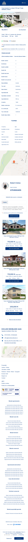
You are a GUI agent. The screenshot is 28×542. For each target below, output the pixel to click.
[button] (2, 19)
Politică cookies (5, 383)
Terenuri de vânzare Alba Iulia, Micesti (14, 438)
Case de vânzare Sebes (19, 56)
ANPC (3, 381)
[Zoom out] (26, 174)
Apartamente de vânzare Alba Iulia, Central (14, 410)
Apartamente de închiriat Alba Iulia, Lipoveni (14, 472)
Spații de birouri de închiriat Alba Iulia (14, 498)
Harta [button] (25, 25)
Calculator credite (6, 369)
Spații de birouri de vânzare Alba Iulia (14, 454)
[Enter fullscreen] (26, 152)
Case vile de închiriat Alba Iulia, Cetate (14, 484)
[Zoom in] (26, 172)
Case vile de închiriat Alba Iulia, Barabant (14, 488)
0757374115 (7, 335)
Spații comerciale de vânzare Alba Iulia (14, 452)
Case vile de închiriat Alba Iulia (14, 483)
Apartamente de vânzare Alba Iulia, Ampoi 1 (14, 413)
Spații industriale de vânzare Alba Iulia (14, 456)
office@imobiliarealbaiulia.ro (11, 338)
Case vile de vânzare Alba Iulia (14, 421)
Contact (3, 378)
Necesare (8, 534)
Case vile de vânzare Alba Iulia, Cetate (14, 422)
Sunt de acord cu (13, 212)
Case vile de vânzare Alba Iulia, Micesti (14, 424)
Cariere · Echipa (5, 367)
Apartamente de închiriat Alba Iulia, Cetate (14, 470)
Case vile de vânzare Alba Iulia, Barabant (14, 427)
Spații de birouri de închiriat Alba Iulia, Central (14, 500)
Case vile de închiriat (14, 478)
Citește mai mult (6, 53)
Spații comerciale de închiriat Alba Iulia (14, 495)
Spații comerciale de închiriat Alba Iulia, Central (14, 502)
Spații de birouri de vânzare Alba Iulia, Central (14, 459)
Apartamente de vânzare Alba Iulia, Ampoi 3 (14, 412)
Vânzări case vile (14, 416)
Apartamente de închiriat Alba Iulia (14, 468)
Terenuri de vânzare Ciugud (14, 443)
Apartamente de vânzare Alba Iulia (14, 405)
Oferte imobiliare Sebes (7, 56)
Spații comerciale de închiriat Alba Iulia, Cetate (14, 497)
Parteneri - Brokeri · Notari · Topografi (10, 371)
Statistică (15, 534)
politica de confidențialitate (17, 212)
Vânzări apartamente (14, 401)
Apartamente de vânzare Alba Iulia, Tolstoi (14, 408)
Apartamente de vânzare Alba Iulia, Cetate (14, 406)
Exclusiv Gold (5, 373)
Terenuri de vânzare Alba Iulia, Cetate (14, 440)
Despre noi (4, 376)
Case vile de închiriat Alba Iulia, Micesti (14, 486)
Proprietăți (4, 365)
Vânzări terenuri (14, 432)
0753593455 (15, 190)
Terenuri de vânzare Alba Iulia (14, 436)
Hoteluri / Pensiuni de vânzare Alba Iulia (14, 513)
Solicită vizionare (14, 215)
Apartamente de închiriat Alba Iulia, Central (14, 475)
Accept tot (19, 538)
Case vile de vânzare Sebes (14, 426)
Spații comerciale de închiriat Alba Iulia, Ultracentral (14, 504)
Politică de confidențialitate (8, 385)
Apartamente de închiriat (14, 464)
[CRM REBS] (17, 524)
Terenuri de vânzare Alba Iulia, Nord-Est (14, 445)
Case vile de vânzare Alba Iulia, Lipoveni (14, 429)
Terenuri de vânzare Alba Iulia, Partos (14, 441)
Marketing (21, 534)
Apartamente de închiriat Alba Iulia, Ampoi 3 (14, 474)
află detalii (18, 532)
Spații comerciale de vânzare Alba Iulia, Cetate (14, 457)
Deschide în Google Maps (10, 342)
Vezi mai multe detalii (14, 248)
